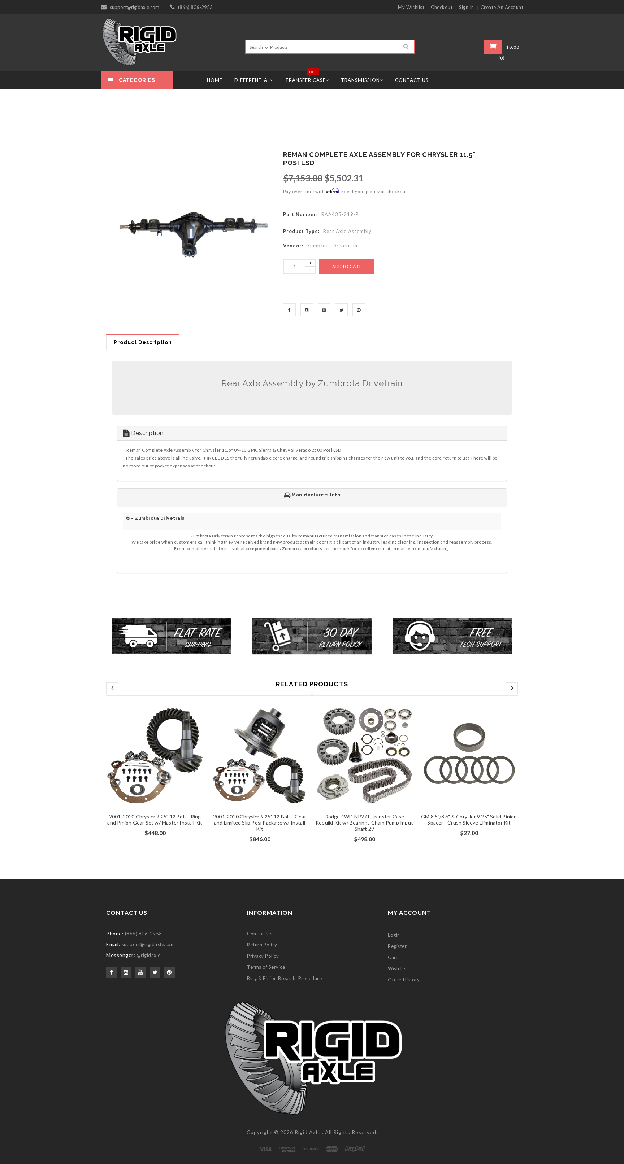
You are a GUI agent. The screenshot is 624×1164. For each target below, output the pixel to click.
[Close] (401, 495)
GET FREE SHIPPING (312, 658)
